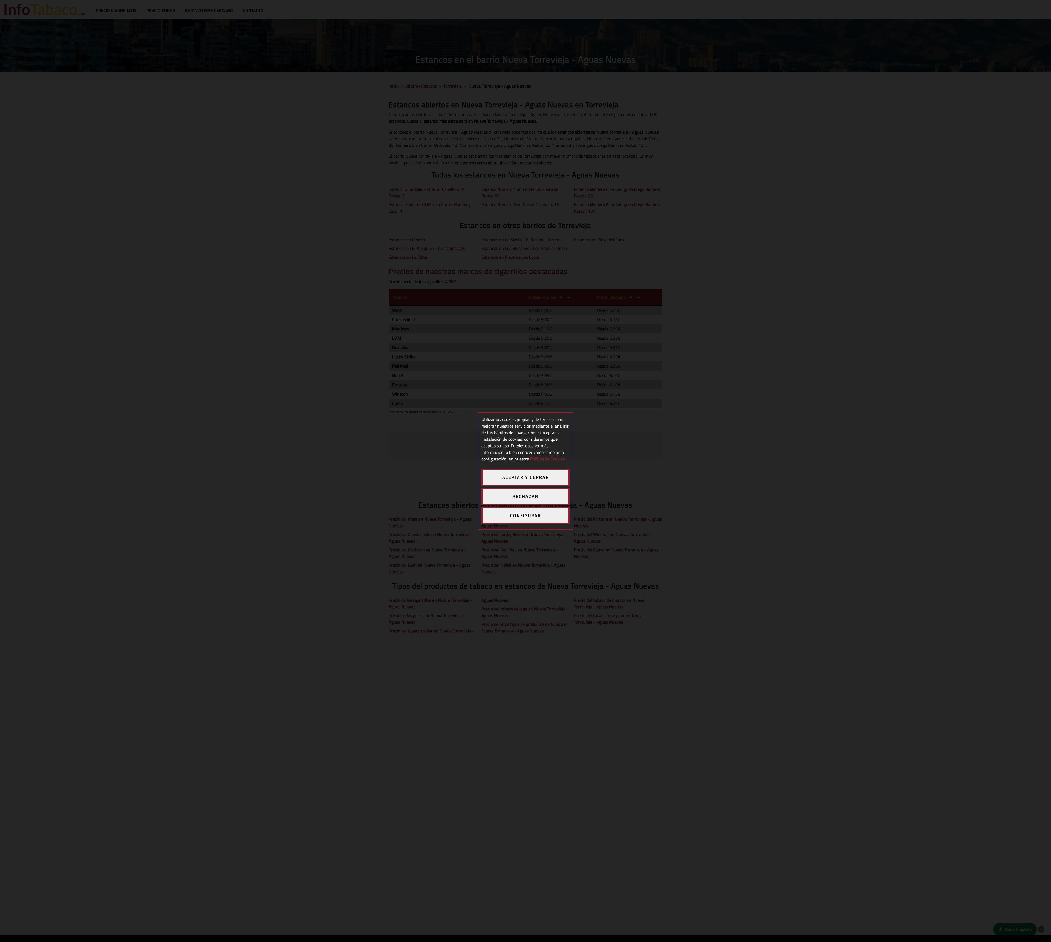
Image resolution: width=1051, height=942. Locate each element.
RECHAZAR (525, 496)
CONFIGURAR (525, 515)
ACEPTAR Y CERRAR (525, 477)
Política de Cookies (547, 459)
